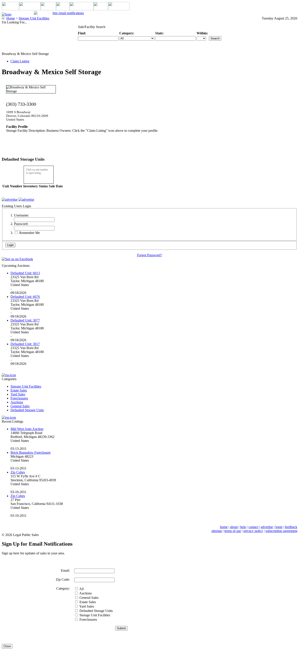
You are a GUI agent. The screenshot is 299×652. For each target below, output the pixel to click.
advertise (267, 527)
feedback (291, 527)
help (243, 527)
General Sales (20, 406)
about (234, 527)
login (278, 527)
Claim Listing (20, 61)
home (224, 527)
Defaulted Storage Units (27, 410)
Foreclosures (19, 398)
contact (253, 527)
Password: (21, 224)
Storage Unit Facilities (26, 386)
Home (10, 18)
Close (7, 646)
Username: (21, 215)
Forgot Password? (149, 255)
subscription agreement (281, 531)
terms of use (232, 531)
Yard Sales (18, 394)
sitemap (216, 531)
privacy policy (253, 531)
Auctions (17, 402)
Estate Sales (19, 390)
